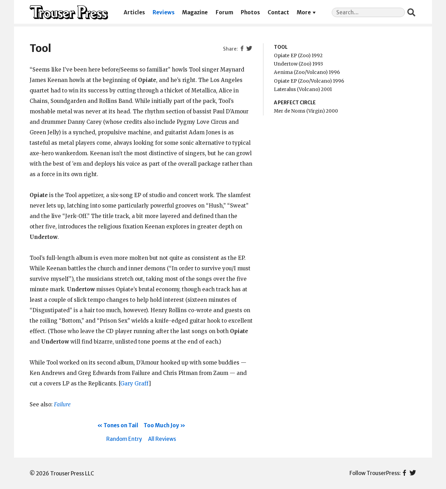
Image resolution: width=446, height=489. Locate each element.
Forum (224, 12)
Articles (134, 12)
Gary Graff (134, 383)
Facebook (404, 473)
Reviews (164, 12)
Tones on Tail (120, 425)
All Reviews (162, 439)
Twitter (412, 473)
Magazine (195, 12)
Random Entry (124, 439)
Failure (62, 404)
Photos (250, 12)
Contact (278, 12)
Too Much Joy (161, 425)
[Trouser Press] (69, 12)
